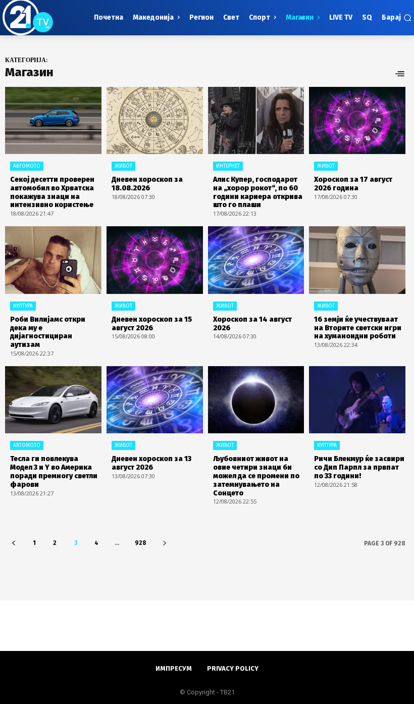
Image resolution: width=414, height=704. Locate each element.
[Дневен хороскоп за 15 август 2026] (155, 260)
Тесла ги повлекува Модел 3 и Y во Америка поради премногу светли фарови (53, 471)
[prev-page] (13, 543)
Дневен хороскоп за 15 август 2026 (152, 323)
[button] (396, 18)
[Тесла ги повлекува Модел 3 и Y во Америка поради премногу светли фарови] (53, 400)
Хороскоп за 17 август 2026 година (353, 183)
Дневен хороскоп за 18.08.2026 (147, 183)
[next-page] (164, 543)
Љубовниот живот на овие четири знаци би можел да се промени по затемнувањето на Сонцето (256, 476)
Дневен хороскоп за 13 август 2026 (151, 463)
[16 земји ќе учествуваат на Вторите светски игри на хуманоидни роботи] (357, 260)
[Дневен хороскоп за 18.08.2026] (155, 121)
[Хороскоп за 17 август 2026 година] (357, 121)
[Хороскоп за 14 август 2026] (256, 260)
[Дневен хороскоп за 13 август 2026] (155, 400)
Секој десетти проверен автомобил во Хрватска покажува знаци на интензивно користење (52, 192)
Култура (23, 306)
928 (140, 542)
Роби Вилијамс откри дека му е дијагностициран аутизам (47, 332)
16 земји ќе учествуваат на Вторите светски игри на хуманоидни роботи (357, 328)
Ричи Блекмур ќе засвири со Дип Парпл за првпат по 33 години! (359, 467)
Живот (123, 166)
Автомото (26, 166)
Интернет (228, 166)
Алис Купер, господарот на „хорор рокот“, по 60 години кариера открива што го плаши (257, 192)
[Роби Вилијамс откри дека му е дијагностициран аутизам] (53, 260)
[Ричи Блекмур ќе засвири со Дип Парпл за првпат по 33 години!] (357, 400)
